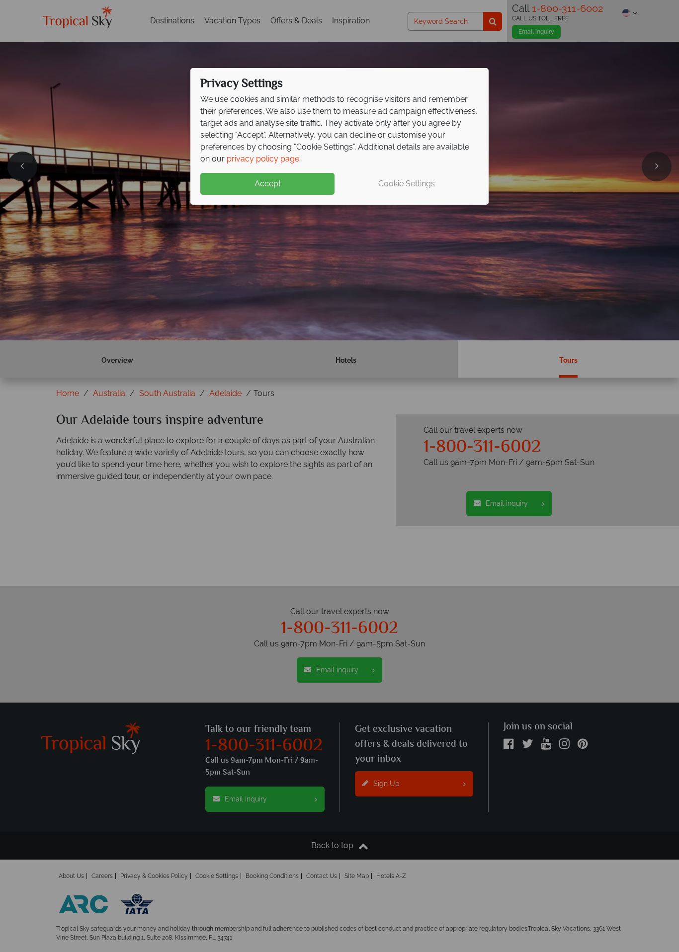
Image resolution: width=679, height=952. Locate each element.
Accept (268, 183)
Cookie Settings (406, 183)
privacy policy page (263, 158)
